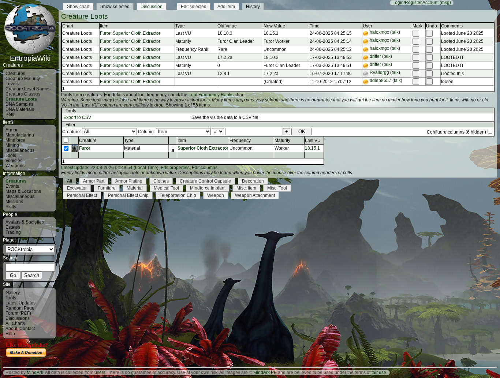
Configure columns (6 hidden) (456, 132)
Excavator (77, 188)
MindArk (35, 372)
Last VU (313, 140)
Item (182, 140)
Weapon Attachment (255, 195)
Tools (10, 155)
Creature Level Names (28, 88)
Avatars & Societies (24, 222)
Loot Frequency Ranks (211, 94)
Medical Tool (166, 188)
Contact (27, 328)
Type (129, 140)
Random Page (19, 308)
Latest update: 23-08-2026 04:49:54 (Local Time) (109, 167)
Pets (9, 114)
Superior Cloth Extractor (203, 148)
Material (135, 188)
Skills (10, 206)
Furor (84, 148)
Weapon (215, 195)
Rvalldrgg (379, 72)
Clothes (161, 181)
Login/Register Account (415, 2)
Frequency (240, 140)
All (69, 181)
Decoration (253, 181)
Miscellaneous (19, 150)
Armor (11, 129)
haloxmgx (379, 32)
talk (395, 32)
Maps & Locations (23, 191)
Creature (88, 140)
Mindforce (15, 140)
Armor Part (93, 181)
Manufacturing (19, 135)
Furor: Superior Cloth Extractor (130, 33)
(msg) (445, 2)
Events (12, 186)
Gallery (12, 292)
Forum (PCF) (18, 313)
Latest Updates (20, 303)
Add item (226, 6)
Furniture (107, 188)
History (253, 6)
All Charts (15, 323)
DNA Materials (19, 109)
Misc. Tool (277, 188)
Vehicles (13, 160)
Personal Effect (82, 195)
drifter (375, 56)
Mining (12, 145)
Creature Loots (21, 99)
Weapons (15, 165)
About (11, 328)
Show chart (78, 6)
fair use (379, 372)
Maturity (282, 140)
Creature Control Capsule (205, 181)
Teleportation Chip (178, 195)
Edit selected (193, 6)
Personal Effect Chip (128, 195)
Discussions (17, 318)
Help (10, 333)
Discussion (152, 6)
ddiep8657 (380, 80)
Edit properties (175, 167)
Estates (12, 227)
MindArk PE (265, 372)
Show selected (115, 6)
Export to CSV (77, 117)
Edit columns (204, 167)
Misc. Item (246, 188)
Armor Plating (128, 181)
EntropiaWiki (30, 58)
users (99, 372)
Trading (13, 232)
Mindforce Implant (207, 188)
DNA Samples (19, 104)
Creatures (15, 73)
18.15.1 (312, 148)
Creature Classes (22, 94)
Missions (14, 201)
